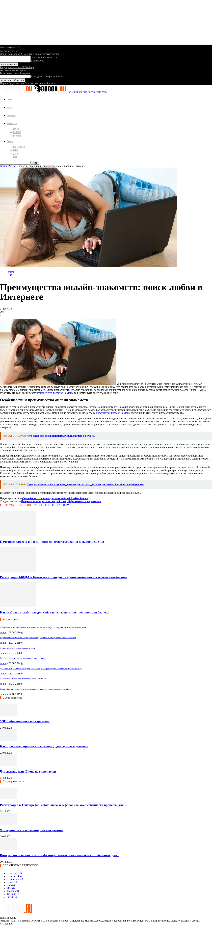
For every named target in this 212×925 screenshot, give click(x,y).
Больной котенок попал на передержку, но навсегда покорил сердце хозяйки (35, 689)
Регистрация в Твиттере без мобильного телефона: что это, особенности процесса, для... (63, 805)
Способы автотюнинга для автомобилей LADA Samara (55, 498)
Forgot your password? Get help (17, 67)
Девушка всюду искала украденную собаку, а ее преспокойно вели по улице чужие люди (41, 668)
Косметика (11, 115)
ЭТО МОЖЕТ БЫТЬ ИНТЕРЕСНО (23, 505)
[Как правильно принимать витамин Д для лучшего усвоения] (8, 740)
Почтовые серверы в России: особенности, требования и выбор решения (52, 541)
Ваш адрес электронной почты (48, 76)
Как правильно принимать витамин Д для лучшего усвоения (44, 746)
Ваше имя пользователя (44, 57)
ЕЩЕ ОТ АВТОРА (58, 505)
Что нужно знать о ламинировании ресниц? (31, 830)
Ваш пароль (37, 60)
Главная (10, 99)
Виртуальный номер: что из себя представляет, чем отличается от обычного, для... (59, 855)
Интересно (12, 123)
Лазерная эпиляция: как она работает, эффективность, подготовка (61, 501)
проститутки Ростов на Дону (56, 392)
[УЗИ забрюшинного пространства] (8, 714)
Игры (15, 150)
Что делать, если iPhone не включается (28, 771)
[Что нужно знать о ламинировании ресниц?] (8, 823)
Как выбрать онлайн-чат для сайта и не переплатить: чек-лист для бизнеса (54, 612)
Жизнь (16, 129)
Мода (9, 107)
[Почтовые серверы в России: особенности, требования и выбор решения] (18, 535)
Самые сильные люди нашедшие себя (17, 648)
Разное (10, 141)
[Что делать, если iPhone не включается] (8, 765)
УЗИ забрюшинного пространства (25, 721)
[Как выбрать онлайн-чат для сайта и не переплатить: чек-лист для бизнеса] (18, 606)
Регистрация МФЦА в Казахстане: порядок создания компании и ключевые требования (63, 577)
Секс (15, 156)
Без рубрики (19, 146)
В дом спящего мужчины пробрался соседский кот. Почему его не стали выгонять (38, 637)
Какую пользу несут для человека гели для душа (22, 658)
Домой (4, 166)
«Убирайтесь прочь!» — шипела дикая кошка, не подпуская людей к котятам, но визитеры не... (44, 627)
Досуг (16, 153)
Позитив (17, 135)
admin (3, 632)
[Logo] (17, 91)
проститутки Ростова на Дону (113, 412)
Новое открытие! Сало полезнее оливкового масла (23, 678)
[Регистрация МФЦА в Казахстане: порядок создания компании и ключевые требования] (18, 570)
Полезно (17, 132)
